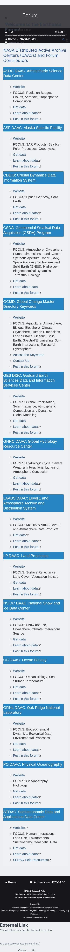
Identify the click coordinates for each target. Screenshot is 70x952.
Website (19, 87)
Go (33, 950)
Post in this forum (25, 119)
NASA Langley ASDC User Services (41, 894)
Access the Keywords (28, 355)
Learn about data (25, 113)
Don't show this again (16, 43)
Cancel (22, 950)
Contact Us (21, 360)
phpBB (25, 907)
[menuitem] (31, 882)
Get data (19, 107)
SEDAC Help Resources (30, 860)
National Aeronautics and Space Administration (35, 897)
